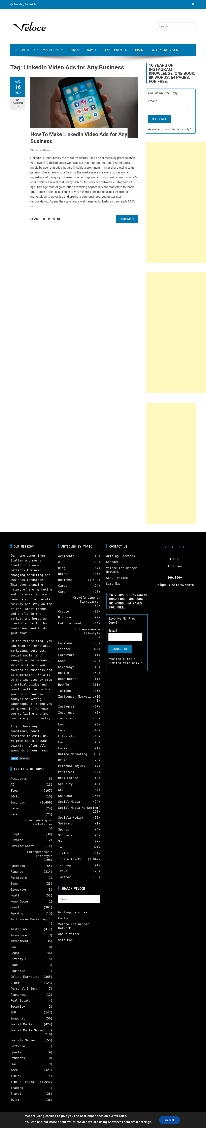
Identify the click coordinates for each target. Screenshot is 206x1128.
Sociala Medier (23, 1040)
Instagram (18, 929)
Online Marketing (24, 977)
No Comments (18, 103)
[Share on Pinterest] (53, 219)
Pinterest (18, 995)
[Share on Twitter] (48, 219)
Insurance (18, 935)
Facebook (17, 866)
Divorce (16, 840)
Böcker (15, 796)
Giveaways (18, 889)
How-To (93, 49)
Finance (140, 49)
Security (17, 1006)
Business (74, 49)
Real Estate (20, 1000)
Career (15, 808)
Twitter (16, 1100)
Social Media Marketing (30, 1030)
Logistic (17, 971)
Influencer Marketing (28, 919)
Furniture (18, 878)
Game (14, 883)
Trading (16, 1088)
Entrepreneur (116, 49)
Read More (127, 219)
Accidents (18, 779)
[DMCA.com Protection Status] (20, 758)
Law (13, 947)
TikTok (15, 1076)
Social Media (25, 49)
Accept (169, 1120)
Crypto (15, 834)
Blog (14, 790)
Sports (15, 1052)
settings (145, 1122)
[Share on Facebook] (44, 219)
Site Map (65, 940)
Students (17, 1058)
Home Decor (19, 901)
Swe (13, 1064)
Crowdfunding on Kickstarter (39, 822)
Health (15, 895)
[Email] (58, 219)
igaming (16, 913)
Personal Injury (24, 988)
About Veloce (69, 934)
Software (17, 1046)
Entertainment (22, 846)
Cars (14, 814)
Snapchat (17, 1018)
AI (12, 784)
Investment (19, 941)
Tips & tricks (22, 1082)
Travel (15, 1094)
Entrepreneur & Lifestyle (40, 854)
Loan (14, 965)
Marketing (51, 49)
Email (152, 101)
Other (15, 983)
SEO (13, 1012)
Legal (15, 953)
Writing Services (165, 49)
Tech (14, 1070)
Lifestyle (18, 959)
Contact (64, 918)
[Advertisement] (176, 202)
